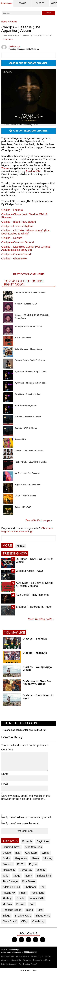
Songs (22, 3)
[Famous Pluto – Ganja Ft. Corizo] (8, 364)
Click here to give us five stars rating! (27, 530)
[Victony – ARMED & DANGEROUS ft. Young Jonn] (8, 318)
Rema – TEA (20, 439)
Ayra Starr (31, 852)
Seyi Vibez (43, 841)
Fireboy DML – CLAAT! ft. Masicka (30, 462)
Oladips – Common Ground (17, 242)
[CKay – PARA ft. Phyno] (8, 499)
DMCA (48, 956)
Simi (40, 909)
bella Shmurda (33, 847)
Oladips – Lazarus (12, 209)
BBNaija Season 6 (8, 964)
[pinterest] (42, 939)
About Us (5, 960)
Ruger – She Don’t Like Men (27, 484)
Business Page (7, 956)
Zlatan (35, 858)
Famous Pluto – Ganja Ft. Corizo (30, 360)
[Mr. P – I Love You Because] (8, 476)
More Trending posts (41, 619)
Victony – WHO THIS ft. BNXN (28, 326)
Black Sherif (10, 921)
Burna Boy (26, 869)
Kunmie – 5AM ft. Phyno (26, 428)
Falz (32, 904)
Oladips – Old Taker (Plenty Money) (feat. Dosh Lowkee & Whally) (25, 232)
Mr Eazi (7, 904)
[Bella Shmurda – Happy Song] (8, 352)
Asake (6, 858)
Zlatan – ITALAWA (23, 507)
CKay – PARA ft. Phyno (25, 496)
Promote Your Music (41, 960)
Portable (27, 841)
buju (17, 852)
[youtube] (35, 939)
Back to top (27, 971)
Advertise (27, 960)
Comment (8, 39)
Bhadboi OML (34, 171)
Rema (28, 875)
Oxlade (20, 898)
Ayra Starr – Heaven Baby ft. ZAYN (31, 371)
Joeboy (41, 869)
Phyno (33, 864)
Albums (13, 21)
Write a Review (22, 956)
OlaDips (20, 546)
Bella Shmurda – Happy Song (28, 349)
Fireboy (7, 898)
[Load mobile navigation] (53, 3)
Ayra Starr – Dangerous (25, 405)
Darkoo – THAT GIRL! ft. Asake (29, 450)
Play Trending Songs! (28, 964)
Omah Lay (38, 921)
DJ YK (21, 864)
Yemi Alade (37, 892)
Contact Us (16, 960)
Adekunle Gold (11, 887)
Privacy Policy (37, 956)
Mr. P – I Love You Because (27, 473)
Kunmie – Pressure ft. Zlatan (28, 417)
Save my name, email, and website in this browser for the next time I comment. (25, 797)
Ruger (23, 892)
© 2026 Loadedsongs (10, 950)
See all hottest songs (37, 520)
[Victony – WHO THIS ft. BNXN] (8, 330)
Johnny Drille (36, 898)
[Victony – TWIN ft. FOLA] (8, 307)
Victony (47, 858)
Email (4, 783)
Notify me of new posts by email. (20, 823)
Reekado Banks (12, 909)
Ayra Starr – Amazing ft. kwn (28, 394)
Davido (7, 852)
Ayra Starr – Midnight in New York (30, 383)
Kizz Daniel (28, 881)
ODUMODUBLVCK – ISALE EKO (30, 292)
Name (4, 773)
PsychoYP (9, 892)
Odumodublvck (11, 847)
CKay (24, 921)
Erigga (6, 915)
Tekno (29, 909)
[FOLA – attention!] (8, 341)
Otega (16, 875)
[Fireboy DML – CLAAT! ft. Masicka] (8, 465)
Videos (40, 3)
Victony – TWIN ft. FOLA (26, 304)
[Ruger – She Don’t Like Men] (8, 488)
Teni (42, 887)
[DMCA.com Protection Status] (30, 952)
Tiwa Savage (10, 881)
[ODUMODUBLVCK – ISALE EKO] (8, 296)
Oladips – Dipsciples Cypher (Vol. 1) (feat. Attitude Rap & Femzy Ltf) (26, 248)
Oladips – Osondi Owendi (16, 254)
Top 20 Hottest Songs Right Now (23, 282)
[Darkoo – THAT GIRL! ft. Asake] (8, 454)
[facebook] (14, 939)
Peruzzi (20, 904)
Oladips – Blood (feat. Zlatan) (18, 221)
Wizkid (45, 852)
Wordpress (16, 952)
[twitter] (21, 939)
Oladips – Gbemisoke (14, 258)
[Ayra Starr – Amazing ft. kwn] (8, 397)
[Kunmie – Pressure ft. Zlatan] (8, 420)
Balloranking (44, 875)
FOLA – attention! (23, 337)
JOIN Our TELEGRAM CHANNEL (30, 63)
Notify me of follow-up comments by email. (26, 817)
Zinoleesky (9, 869)
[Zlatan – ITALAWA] (8, 510)
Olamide (7, 864)
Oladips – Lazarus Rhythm (17, 226)
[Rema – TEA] (8, 443)
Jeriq (5, 875)
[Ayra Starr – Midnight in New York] (8, 386)
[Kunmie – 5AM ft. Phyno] (8, 431)
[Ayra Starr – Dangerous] (8, 409)
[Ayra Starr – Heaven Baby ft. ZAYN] (8, 375)
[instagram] (28, 939)
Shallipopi (30, 887)
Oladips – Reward (11, 237)
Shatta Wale (43, 915)
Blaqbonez (21, 858)
